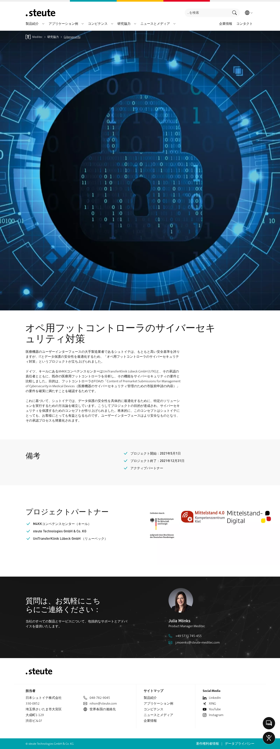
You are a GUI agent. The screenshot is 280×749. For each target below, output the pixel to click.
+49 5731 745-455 (188, 636)
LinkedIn (215, 698)
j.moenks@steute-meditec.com (197, 642)
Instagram (216, 715)
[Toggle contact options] (269, 723)
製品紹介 (150, 698)
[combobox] (207, 13)
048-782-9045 (100, 698)
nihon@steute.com (103, 703)
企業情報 (150, 720)
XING (212, 703)
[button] (43, 24)
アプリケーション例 (158, 703)
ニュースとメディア (158, 715)
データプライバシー (239, 743)
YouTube (215, 709)
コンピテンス (153, 709)
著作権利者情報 (207, 743)
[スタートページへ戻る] (40, 12)
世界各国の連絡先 (103, 709)
